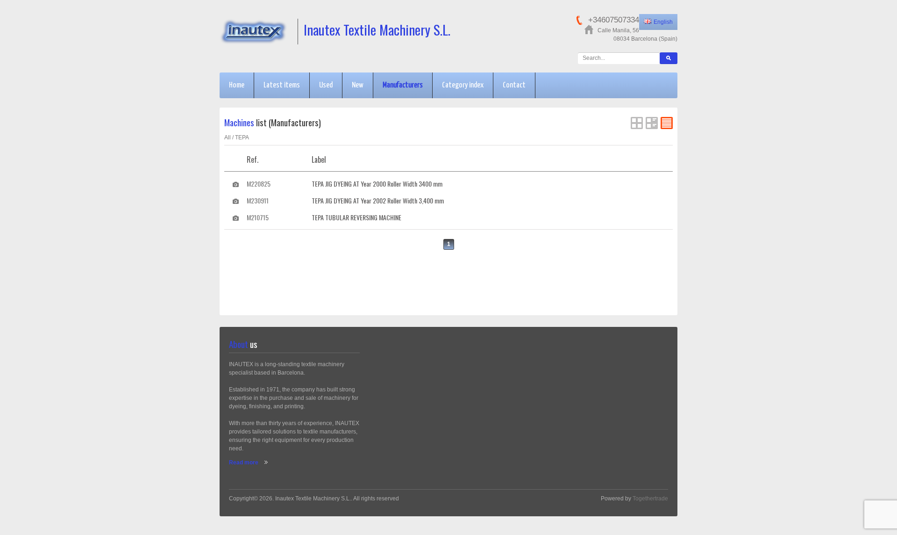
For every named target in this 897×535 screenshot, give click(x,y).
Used (326, 85)
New (357, 85)
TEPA (242, 137)
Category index (463, 85)
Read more (243, 462)
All (227, 137)
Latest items (281, 85)
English (663, 22)
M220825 (259, 183)
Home (236, 85)
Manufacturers (403, 85)
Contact (514, 85)
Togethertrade (650, 498)
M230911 (258, 200)
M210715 (258, 217)
